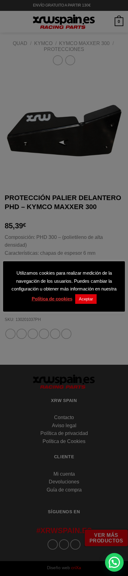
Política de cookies (52, 298)
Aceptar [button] (86, 299)
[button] (114, 562)
